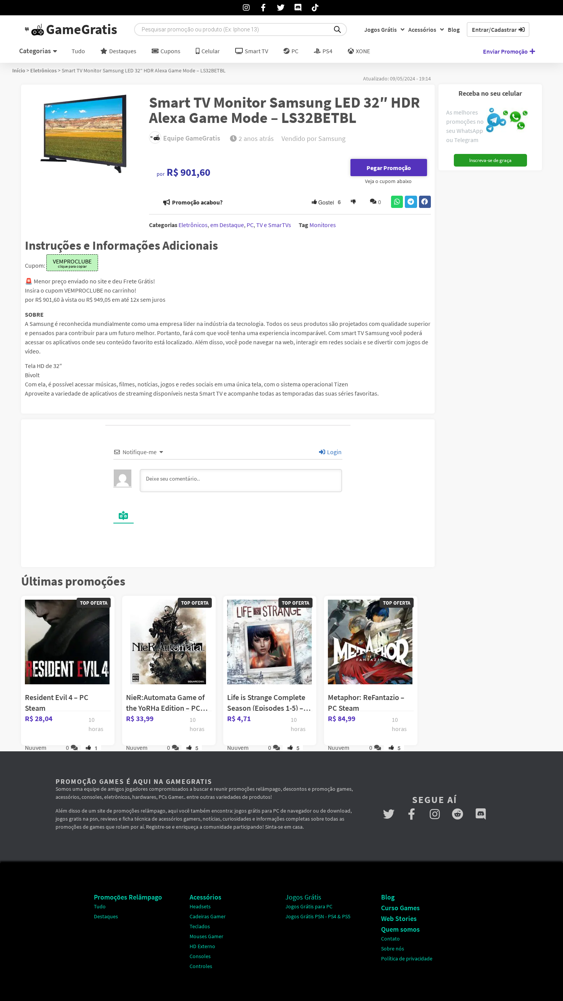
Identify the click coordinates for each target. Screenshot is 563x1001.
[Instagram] (435, 814)
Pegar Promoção (389, 168)
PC (250, 225)
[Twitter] (389, 814)
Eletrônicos (43, 70)
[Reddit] (458, 814)
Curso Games (400, 907)
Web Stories (399, 918)
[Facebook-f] (412, 814)
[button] (397, 202)
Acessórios (422, 29)
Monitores (322, 225)
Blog (454, 29)
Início (18, 70)
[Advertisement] (487, 289)
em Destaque (227, 225)
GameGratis (81, 29)
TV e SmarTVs (273, 225)
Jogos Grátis (380, 29)
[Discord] (480, 814)
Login (334, 452)
